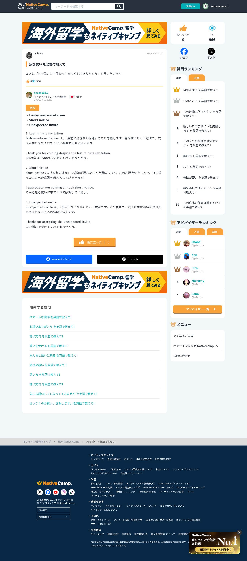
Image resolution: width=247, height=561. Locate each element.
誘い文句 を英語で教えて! (46, 336)
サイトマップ (97, 534)
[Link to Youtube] (56, 492)
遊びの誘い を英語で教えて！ (48, 365)
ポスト (132, 259)
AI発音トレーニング (125, 492)
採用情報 (182, 534)
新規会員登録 (114, 459)
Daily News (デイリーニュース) (158, 487)
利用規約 (126, 534)
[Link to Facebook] (48, 492)
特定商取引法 (140, 534)
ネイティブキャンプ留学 (103, 495)
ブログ (190, 492)
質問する (190, 6)
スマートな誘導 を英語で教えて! (50, 317)
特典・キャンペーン (100, 520)
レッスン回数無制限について (138, 469)
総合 (214, 232)
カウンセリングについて (172, 506)
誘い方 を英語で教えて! (44, 374)
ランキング (96, 506)
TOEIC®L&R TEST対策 (101, 487)
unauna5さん (41, 93)
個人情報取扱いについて (163, 534)
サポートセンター (99, 524)
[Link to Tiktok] (72, 492)
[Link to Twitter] (40, 492)
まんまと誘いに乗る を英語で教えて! (53, 355)
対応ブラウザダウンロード (104, 473)
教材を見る (96, 483)
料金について (162, 469)
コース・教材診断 (114, 483)
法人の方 (43, 509)
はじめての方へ (98, 469)
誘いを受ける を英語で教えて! (49, 346)
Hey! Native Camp (147, 492)
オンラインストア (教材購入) (140, 483)
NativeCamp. (219, 6)
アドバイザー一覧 (197, 309)
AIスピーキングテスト (101, 492)
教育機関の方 (45, 516)
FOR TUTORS (161, 459)
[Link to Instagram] (64, 492)
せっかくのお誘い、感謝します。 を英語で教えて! (61, 403)
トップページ (97, 459)
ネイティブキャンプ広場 (172, 492)
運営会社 (112, 534)
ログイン (128, 459)
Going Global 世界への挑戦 (159, 520)
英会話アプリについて (131, 473)
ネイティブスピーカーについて (141, 506)
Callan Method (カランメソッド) (173, 483)
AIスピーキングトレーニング (191, 487)
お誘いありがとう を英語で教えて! (51, 326)
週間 (178, 78)
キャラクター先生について (104, 510)
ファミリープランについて (186, 469)
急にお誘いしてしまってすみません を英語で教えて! (63, 393)
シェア (62, 259)
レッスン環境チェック (127, 487)
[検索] (119, 6)
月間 (196, 78)
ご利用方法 (115, 469)
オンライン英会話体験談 (188, 520)
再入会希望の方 (144, 459)
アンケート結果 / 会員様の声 (128, 520)
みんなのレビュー (114, 506)
